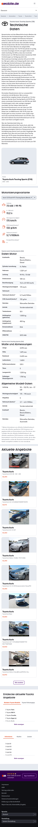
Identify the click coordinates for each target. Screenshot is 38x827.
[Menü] (34, 4)
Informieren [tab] (8, 737)
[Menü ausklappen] (36, 10)
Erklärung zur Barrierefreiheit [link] (11, 802)
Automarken (12, 16)
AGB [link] (3, 787)
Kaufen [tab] (19, 737)
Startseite (3, 16)
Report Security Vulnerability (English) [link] (14, 804)
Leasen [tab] (29, 737)
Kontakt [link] (4, 793)
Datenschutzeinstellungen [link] (10, 799)
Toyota (20, 16)
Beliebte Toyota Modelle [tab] (12, 702)
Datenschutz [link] (6, 796)
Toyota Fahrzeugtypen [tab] (29, 702)
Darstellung (5, 818)
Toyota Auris (28, 16)
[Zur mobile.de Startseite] (10, 3)
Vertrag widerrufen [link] (8, 790)
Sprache (4, 811)
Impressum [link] (5, 784)
